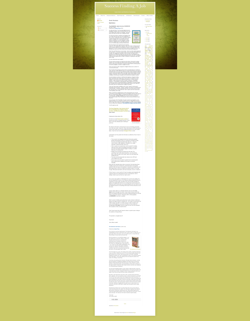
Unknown (100, 20)
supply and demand (149, 92)
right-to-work (149, 78)
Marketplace (150, 52)
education (146, 69)
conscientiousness (147, 131)
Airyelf (127, 312)
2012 (147, 41)
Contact (143, 15)
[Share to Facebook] (116, 299)
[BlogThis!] (113, 299)
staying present (150, 91)
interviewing (148, 139)
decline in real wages (148, 73)
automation (151, 127)
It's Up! (148, 35)
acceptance (146, 126)
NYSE (150, 107)
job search (149, 46)
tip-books (147, 93)
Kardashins (146, 83)
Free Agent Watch (149, 26)
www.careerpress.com (148, 80)
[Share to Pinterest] (117, 299)
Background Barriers (111, 15)
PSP (152, 109)
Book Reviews (136, 15)
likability (147, 142)
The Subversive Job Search (135, 249)
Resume (146, 71)
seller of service (148, 60)
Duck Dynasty (150, 97)
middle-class (149, 59)
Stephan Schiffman (148, 115)
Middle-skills (149, 70)
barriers (147, 128)
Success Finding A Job (125, 6)
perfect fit (146, 144)
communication (147, 130)
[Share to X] (114, 299)
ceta (150, 129)
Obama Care (147, 108)
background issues (149, 58)
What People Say (120, 15)
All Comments (101, 30)
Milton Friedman (148, 105)
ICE (147, 102)
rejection (150, 145)
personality (151, 65)
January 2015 (149, 33)
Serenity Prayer (148, 114)
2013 (147, 39)
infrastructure (151, 138)
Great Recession (148, 57)
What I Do (103, 15)
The (119, 110)
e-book (150, 133)
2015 (147, 32)
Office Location (150, 15)
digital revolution (149, 55)
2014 (147, 38)
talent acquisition (148, 79)
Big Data (149, 81)
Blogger (134, 312)
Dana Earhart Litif (147, 96)
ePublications (129, 15)
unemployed (149, 66)
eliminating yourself (148, 85)
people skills (150, 143)
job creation (147, 61)
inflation (146, 138)
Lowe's (150, 104)
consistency (146, 132)
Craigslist (150, 95)
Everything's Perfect (148, 21)
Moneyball (146, 106)
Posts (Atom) (116, 305)
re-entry (151, 69)
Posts (100, 28)
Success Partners (147, 116)
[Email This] (112, 299)
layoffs (152, 141)
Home (97, 15)
